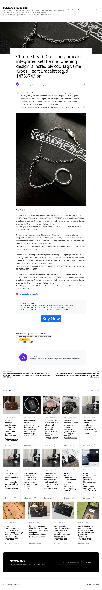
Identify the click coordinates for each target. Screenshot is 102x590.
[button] (97, 9)
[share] (84, 84)
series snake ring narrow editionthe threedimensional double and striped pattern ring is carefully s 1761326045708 (86, 532)
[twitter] (78, 9)
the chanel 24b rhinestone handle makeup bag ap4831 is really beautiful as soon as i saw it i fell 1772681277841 (31, 481)
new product (44, 85)
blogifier (96, 584)
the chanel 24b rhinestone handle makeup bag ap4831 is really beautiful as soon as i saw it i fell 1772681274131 (51, 481)
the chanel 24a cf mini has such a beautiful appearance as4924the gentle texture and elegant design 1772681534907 (51, 429)
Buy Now (51, 319)
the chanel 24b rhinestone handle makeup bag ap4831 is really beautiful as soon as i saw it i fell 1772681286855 (90, 428)
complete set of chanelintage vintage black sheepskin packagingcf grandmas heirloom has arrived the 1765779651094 (63, 532)
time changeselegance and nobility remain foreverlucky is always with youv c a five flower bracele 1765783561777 (14, 532)
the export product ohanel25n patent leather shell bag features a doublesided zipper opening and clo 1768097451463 (70, 483)
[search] (90, 9)
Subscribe (87, 562)
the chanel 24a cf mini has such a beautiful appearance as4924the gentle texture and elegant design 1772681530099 (71, 429)
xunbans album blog (15, 7)
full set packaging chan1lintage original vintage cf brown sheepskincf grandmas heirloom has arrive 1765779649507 (11, 430)
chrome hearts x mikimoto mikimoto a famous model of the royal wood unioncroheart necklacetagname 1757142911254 (31, 428)
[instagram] (86, 9)
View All (94, 390)
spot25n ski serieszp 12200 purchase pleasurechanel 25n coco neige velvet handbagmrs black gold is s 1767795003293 (89, 482)
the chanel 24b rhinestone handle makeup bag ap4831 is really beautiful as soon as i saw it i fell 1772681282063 (12, 481)
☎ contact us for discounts (27, 294)
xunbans (23, 85)
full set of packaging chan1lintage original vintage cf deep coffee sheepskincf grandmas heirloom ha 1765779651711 (38, 531)
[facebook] (82, 9)
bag (38, 85)
